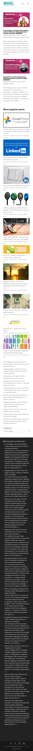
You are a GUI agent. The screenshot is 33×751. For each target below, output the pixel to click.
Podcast (22, 37)
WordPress (17, 748)
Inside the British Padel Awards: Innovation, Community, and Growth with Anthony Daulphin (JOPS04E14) (16, 421)
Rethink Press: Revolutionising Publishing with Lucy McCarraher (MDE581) (15, 78)
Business (23, 35)
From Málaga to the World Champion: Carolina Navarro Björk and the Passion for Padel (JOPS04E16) (16, 364)
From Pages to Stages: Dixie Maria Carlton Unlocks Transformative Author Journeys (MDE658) (16, 31)
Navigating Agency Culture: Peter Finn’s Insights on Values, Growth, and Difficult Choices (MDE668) (15, 371)
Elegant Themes (17, 746)
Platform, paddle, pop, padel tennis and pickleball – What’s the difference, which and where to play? (16, 210)
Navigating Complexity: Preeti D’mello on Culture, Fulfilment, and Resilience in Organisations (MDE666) (15, 404)
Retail (27, 37)
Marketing (6, 37)
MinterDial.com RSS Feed (15, 441)
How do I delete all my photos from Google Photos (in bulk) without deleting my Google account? (16, 131)
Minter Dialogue (15, 37)
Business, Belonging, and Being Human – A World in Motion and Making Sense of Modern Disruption (16, 397)
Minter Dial (8, 35)
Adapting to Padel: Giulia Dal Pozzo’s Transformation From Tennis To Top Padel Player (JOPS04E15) (16, 383)
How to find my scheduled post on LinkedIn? (16, 185)
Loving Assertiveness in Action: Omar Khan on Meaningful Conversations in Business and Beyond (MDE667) (16, 390)
